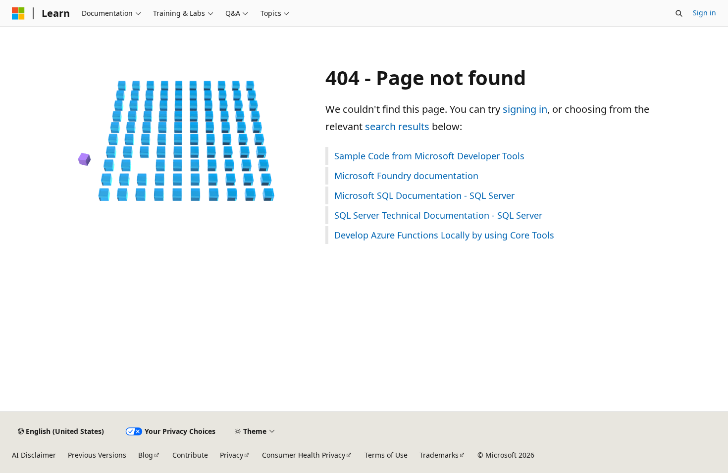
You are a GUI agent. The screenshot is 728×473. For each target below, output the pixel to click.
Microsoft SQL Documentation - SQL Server (424, 195)
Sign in (704, 12)
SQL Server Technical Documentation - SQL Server (438, 215)
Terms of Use (386, 455)
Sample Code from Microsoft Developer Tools (429, 156)
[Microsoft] (18, 13)
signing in (525, 109)
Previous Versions (97, 455)
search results (397, 126)
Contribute (190, 455)
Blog (145, 455)
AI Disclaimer (34, 455)
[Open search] (679, 13)
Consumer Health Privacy (303, 455)
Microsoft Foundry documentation (406, 176)
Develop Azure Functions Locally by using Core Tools (444, 235)
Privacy (231, 455)
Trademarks (439, 455)
